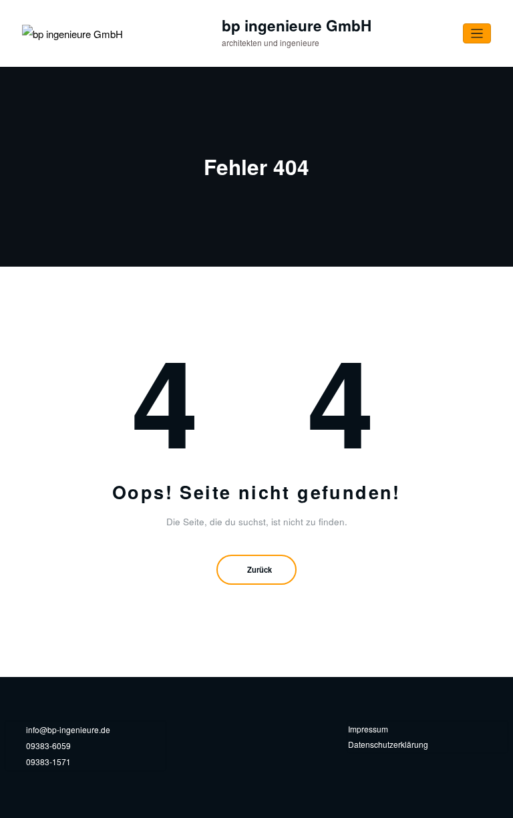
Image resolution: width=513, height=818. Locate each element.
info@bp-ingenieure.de (68, 729)
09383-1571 (48, 761)
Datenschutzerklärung (388, 744)
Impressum (368, 728)
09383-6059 (48, 745)
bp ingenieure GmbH (296, 25)
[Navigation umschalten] (477, 33)
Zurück (259, 569)
